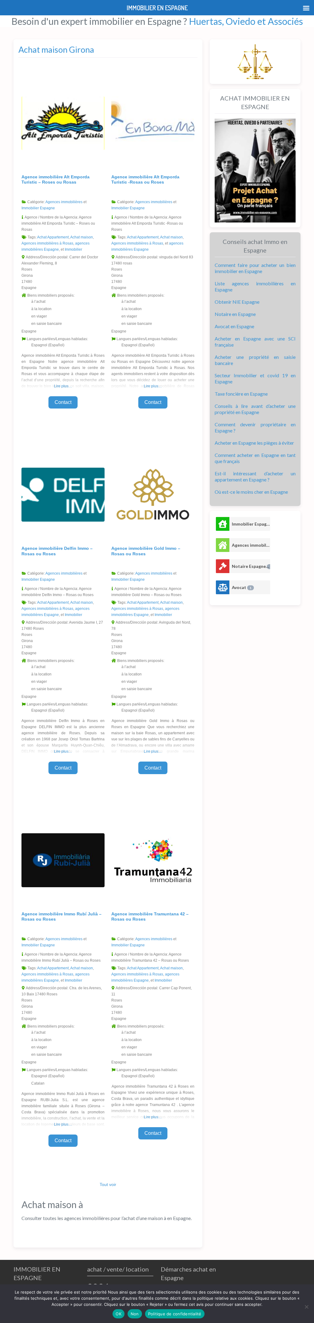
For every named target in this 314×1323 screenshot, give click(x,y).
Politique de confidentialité (174, 1313)
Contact (63, 402)
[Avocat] (222, 587)
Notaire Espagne (251, 566)
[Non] (306, 1307)
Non (135, 1313)
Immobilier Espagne (38, 208)
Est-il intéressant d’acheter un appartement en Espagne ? (255, 476)
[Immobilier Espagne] (222, 524)
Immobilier (73, 249)
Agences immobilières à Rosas (47, 243)
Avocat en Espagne (234, 326)
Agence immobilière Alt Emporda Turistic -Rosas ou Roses (145, 179)
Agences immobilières (63, 202)
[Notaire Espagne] (222, 566)
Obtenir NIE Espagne (237, 302)
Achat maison (81, 237)
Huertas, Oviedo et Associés (246, 21)
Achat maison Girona (56, 49)
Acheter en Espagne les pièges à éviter (254, 443)
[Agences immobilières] (222, 545)
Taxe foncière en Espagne (241, 394)
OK (118, 1313)
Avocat (241, 587)
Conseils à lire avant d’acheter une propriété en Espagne (255, 409)
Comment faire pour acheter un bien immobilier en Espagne (255, 268)
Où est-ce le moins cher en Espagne (251, 492)
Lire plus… (63, 386)
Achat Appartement (53, 237)
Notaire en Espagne (235, 314)
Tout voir (108, 1184)
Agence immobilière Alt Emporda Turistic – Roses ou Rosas (55, 179)
